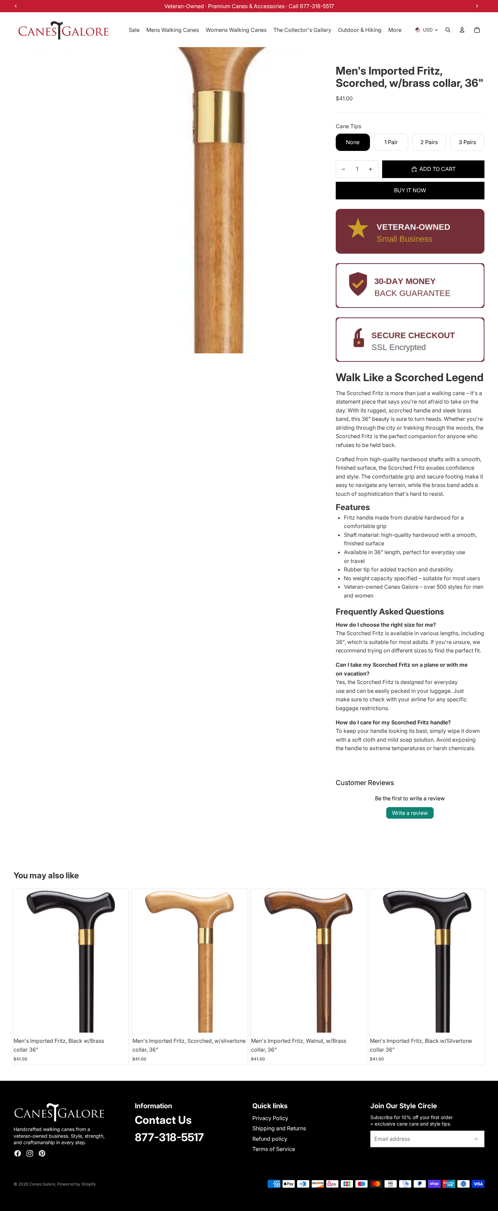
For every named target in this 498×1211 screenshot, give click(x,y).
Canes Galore (42, 1184)
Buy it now (410, 190)
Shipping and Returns (279, 1128)
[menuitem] (395, 30)
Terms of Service (273, 1149)
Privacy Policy (270, 1118)
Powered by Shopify (76, 1184)
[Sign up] (476, 1139)
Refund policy (269, 1138)
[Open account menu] (462, 29)
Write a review (410, 812)
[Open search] (447, 29)
